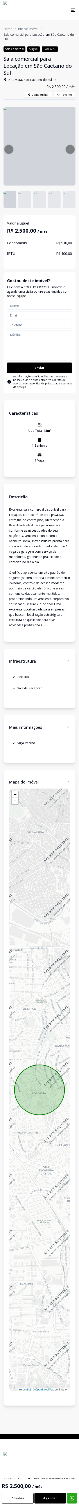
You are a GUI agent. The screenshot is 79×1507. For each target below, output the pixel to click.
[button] (8, 149)
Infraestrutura (22, 661)
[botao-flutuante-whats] (72, 1498)
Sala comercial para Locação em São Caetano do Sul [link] (39, 36)
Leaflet (26, 1389)
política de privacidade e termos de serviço (42, 385)
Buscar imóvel (28, 29)
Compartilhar (40, 95)
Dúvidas (17, 1498)
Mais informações (25, 727)
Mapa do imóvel (24, 782)
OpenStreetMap (44, 1389)
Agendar (50, 1498)
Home (8, 29)
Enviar (39, 368)
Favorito (67, 95)
